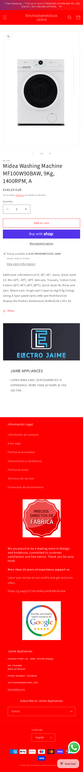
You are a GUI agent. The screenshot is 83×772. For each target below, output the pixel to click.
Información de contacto (23, 434)
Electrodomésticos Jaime (36, 765)
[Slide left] (33, 153)
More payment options (41, 243)
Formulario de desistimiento (25, 487)
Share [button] (10, 310)
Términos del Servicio (21, 478)
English (40, 737)
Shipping (20, 195)
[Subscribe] (71, 711)
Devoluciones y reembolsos (25, 461)
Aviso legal (14, 443)
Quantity (8, 201)
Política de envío (18, 469)
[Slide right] (50, 153)
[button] (5, 17)
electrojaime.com (16, 689)
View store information (21, 264)
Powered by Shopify (55, 765)
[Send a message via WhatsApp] (74, 747)
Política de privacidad (21, 452)
